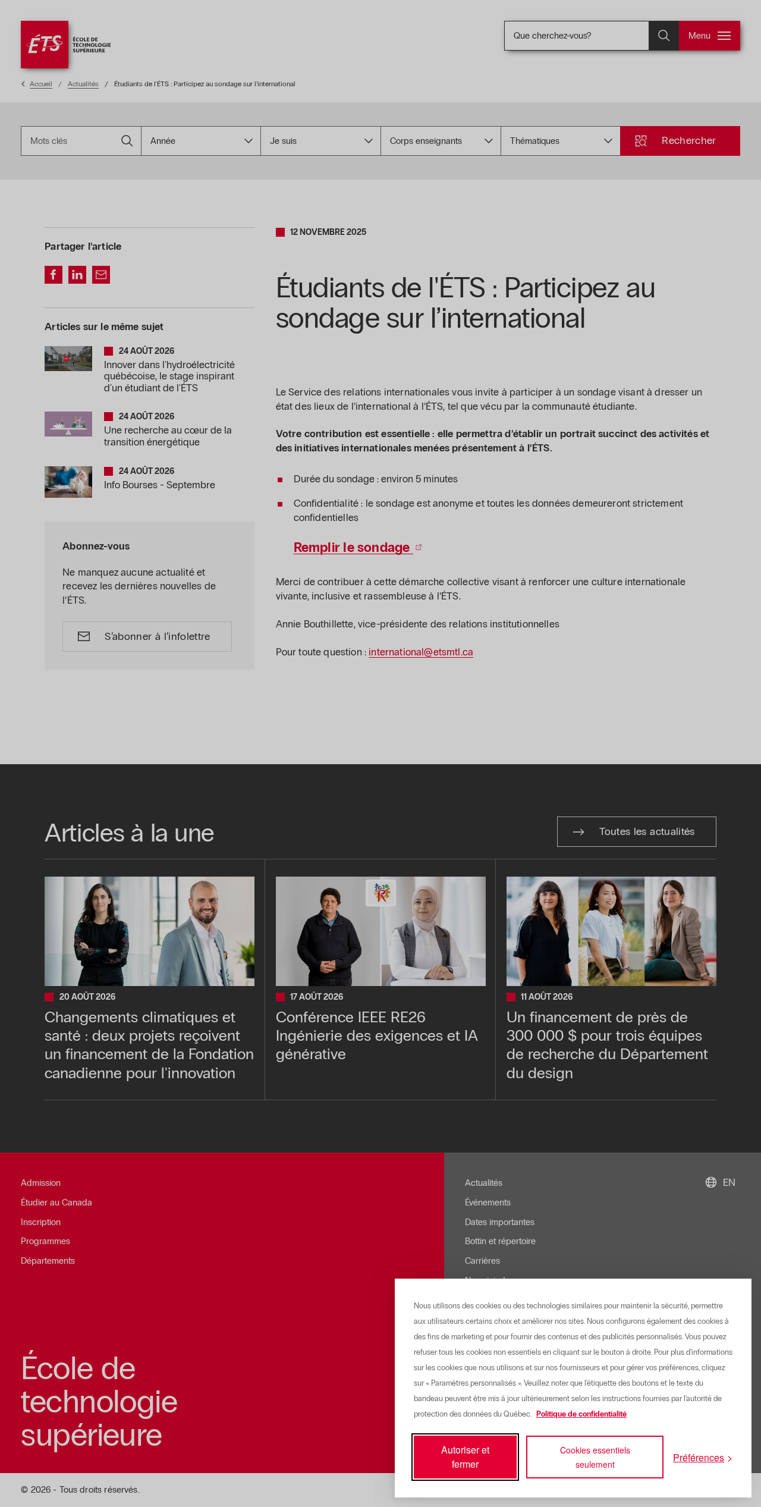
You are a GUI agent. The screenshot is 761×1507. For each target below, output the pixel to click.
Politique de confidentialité (581, 1414)
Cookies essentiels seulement (595, 1457)
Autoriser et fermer (465, 1457)
